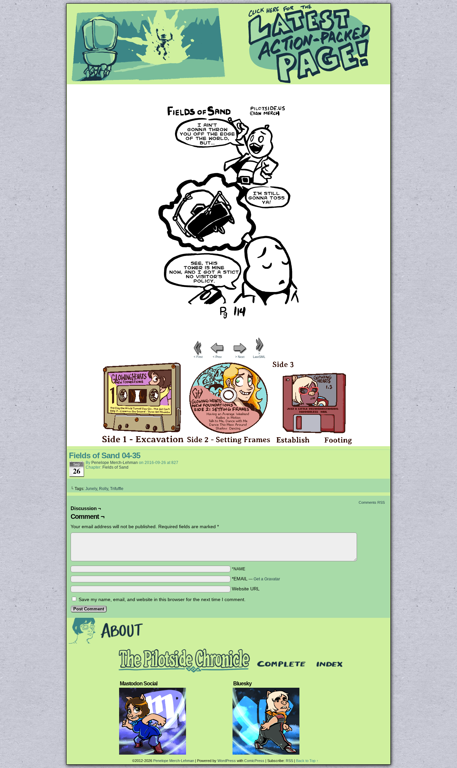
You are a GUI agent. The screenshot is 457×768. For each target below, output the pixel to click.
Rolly (103, 488)
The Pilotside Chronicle (228, 44)
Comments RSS (372, 502)
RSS (289, 761)
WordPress (226, 761)
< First (198, 357)
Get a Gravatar (267, 579)
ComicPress (254, 761)
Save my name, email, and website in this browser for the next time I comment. (162, 599)
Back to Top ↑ (307, 761)
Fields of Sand (115, 467)
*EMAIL (256, 578)
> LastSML (259, 355)
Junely (91, 488)
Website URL (246, 588)
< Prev (217, 357)
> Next (240, 357)
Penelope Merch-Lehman (114, 462)
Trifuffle (116, 488)
